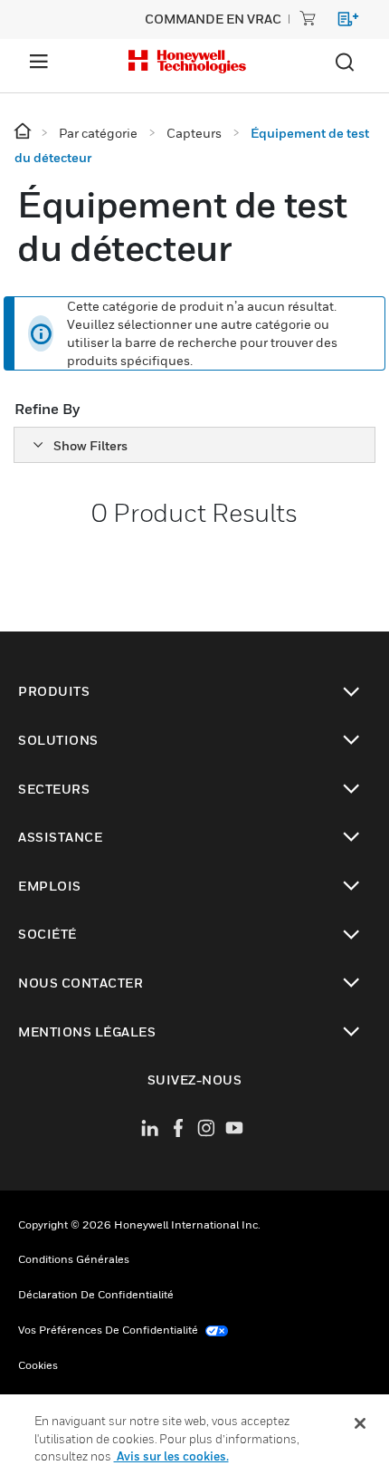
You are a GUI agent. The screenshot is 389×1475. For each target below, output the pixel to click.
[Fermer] (360, 1423)
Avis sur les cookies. (171, 1456)
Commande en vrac (213, 18)
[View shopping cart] (339, 22)
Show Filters (90, 445)
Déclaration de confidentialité (96, 1294)
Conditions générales (73, 1259)
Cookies (38, 1365)
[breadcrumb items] (23, 131)
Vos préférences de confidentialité (109, 1329)
